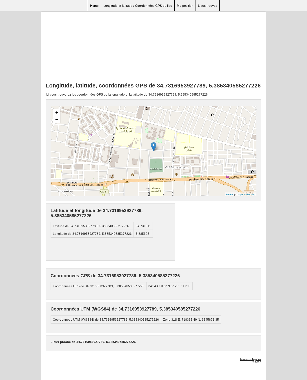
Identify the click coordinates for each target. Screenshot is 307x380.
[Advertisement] (153, 47)
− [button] (56, 119)
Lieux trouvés (207, 5)
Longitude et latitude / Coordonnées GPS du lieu (137, 5)
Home (94, 5)
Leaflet (230, 194)
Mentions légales (250, 359)
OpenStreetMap (246, 194)
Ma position (185, 5)
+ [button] (56, 112)
